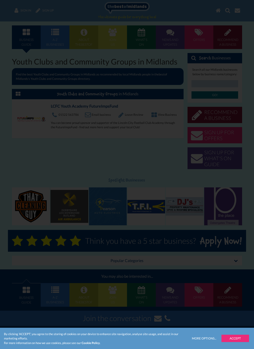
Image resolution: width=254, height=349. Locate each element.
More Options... (204, 338)
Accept (235, 338)
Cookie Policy (91, 343)
